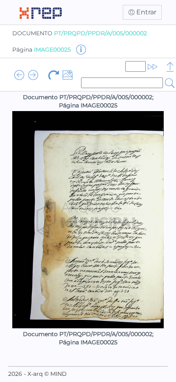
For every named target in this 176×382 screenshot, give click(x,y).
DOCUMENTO (79, 33)
